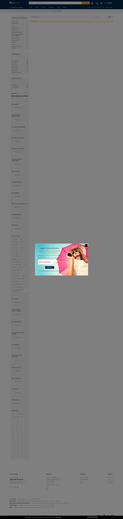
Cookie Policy (58, 517)
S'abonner (49, 267)
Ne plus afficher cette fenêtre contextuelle (50, 270)
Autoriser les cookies (92, 517)
